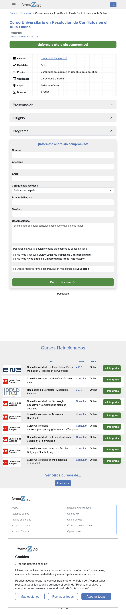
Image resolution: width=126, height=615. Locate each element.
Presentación (23, 104)
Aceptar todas (96, 596)
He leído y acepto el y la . (54, 254)
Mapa (15, 507)
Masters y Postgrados (79, 507)
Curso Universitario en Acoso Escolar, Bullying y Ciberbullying (47, 450)
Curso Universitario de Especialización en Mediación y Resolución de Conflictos (50, 368)
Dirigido (19, 117)
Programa (20, 130)
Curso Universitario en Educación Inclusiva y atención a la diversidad (50, 438)
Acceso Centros (20, 531)
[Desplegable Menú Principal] (14, 4)
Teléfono (17, 209)
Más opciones (29, 596)
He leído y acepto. (51, 258)
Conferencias (74, 519)
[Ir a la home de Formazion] (63, 498)
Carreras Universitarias (80, 525)
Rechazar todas (63, 596)
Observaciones (21, 221)
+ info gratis (112, 368)
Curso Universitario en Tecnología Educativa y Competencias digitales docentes (46, 404)
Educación (63, 483)
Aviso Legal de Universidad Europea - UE (51, 258)
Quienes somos (20, 513)
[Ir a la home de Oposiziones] (31, 4)
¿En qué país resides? (25, 185)
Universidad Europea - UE (24, 36)
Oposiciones (74, 531)
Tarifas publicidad (21, 519)
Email (15, 173)
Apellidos (17, 162)
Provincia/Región (22, 197)
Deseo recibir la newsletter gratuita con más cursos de (53, 268)
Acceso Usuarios (21, 525)
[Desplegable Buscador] (113, 4)
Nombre (16, 150)
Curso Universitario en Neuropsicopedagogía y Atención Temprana (53, 427)
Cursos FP (73, 513)
